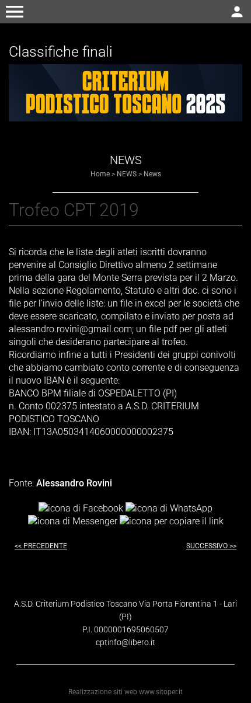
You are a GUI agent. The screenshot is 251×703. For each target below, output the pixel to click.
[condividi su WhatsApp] (169, 507)
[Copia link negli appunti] (172, 521)
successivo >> (211, 546)
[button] (14, 11)
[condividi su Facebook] (81, 507)
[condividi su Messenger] (72, 521)
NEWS (127, 174)
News (152, 174)
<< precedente (41, 546)
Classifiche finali (61, 51)
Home (100, 174)
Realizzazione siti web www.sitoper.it (125, 692)
